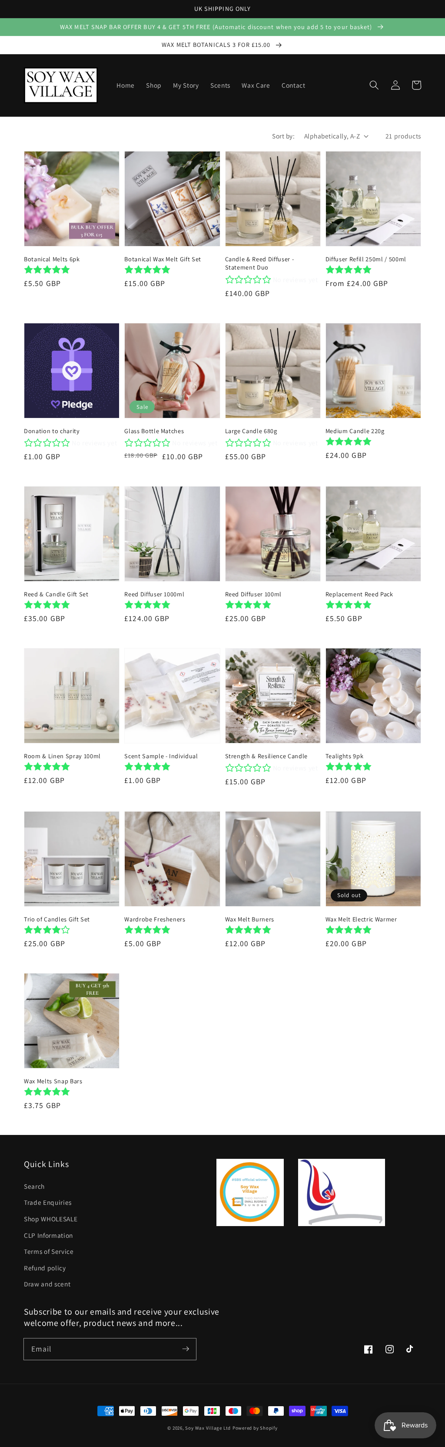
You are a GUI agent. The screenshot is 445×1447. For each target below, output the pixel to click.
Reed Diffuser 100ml (253, 594)
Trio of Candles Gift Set (57, 919)
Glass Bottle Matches (154, 431)
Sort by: (283, 136)
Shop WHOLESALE (50, 1218)
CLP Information (48, 1235)
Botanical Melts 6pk (52, 259)
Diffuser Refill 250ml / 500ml (365, 259)
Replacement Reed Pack (359, 594)
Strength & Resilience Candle (266, 756)
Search (34, 1186)
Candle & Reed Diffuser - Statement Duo (259, 263)
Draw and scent (47, 1283)
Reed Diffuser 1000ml (154, 594)
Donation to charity (52, 431)
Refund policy (45, 1267)
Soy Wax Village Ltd (208, 1428)
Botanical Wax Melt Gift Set (162, 259)
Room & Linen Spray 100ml (62, 756)
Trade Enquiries (48, 1202)
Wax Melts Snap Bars (53, 1081)
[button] (374, 85)
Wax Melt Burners (250, 919)
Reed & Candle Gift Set (56, 594)
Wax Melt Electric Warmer (361, 919)
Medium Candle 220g (355, 431)
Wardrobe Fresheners (155, 919)
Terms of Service (49, 1251)
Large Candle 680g (251, 431)
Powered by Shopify (255, 1428)
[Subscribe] (185, 1348)
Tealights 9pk (344, 756)
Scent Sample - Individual (161, 756)
